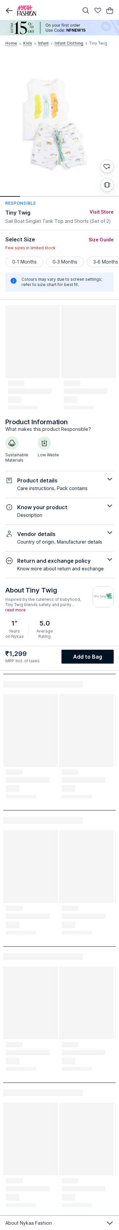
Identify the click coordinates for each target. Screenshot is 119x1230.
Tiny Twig (17, 212)
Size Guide (101, 239)
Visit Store (102, 212)
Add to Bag (87, 656)
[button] (9, 11)
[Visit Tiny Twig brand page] (103, 597)
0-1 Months (24, 262)
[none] (59, 27)
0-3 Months (65, 262)
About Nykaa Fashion (28, 1223)
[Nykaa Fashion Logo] (46, 10)
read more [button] (15, 610)
